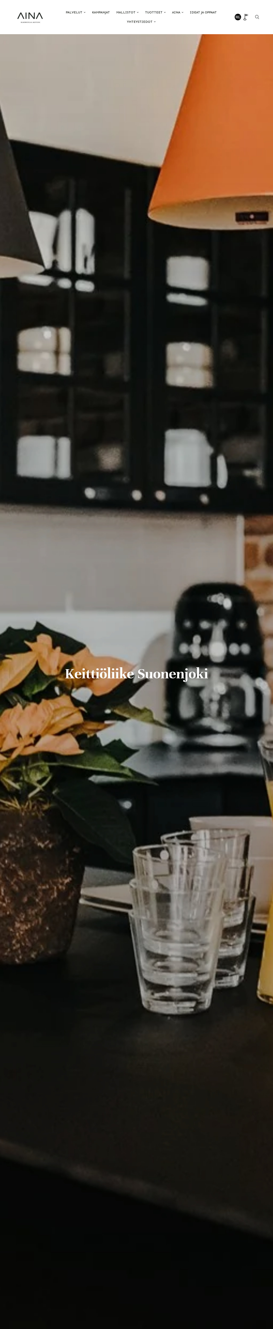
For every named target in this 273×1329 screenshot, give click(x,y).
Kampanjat (101, 12)
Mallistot (125, 12)
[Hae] (257, 17)
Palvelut (74, 12)
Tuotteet (154, 12)
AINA (176, 12)
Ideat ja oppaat (203, 12)
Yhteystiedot (139, 22)
